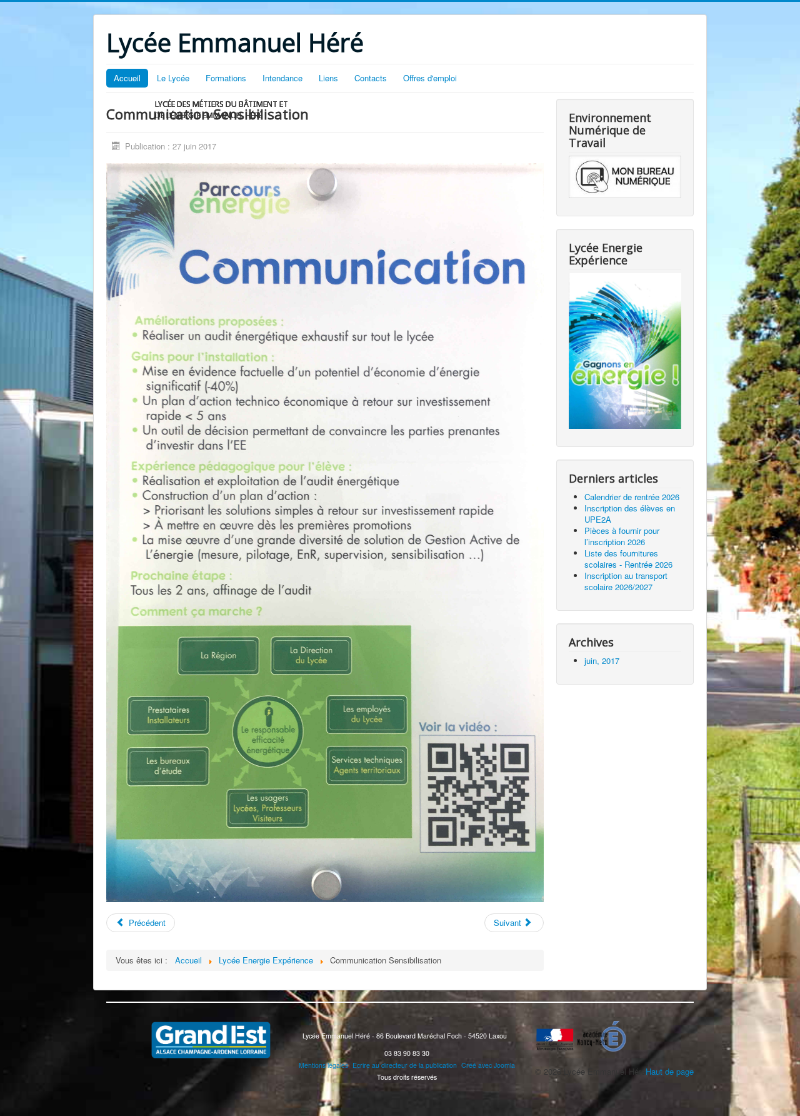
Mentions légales (323, 1065)
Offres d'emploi (430, 78)
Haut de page (670, 1071)
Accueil (127, 78)
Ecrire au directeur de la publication (404, 1065)
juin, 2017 (601, 660)
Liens (328, 78)
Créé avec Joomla (488, 1065)
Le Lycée (173, 78)
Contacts (370, 78)
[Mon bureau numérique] (625, 176)
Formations (226, 78)
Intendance (282, 78)
